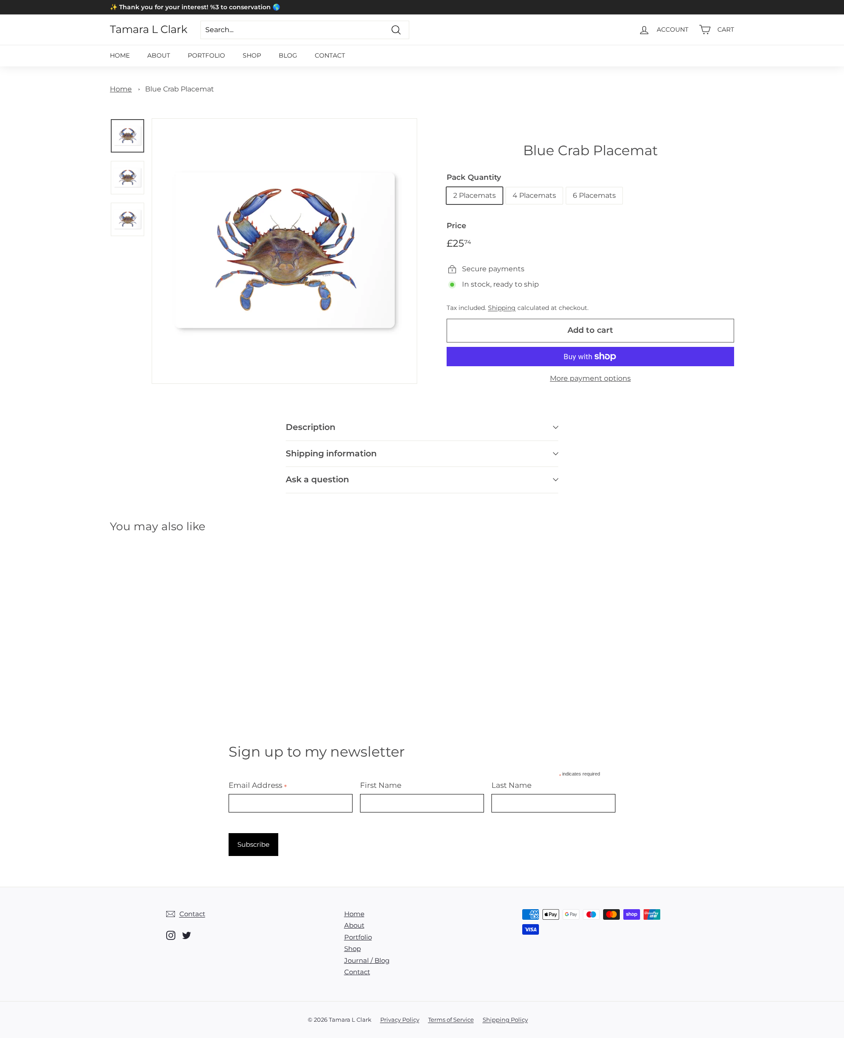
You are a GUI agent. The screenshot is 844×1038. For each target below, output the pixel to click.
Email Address (258, 785)
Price (456, 225)
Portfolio (206, 55)
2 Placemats (474, 195)
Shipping (502, 307)
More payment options (590, 378)
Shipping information (331, 453)
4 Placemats (534, 195)
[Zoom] (284, 251)
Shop (252, 55)
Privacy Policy (399, 1019)
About (158, 55)
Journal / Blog (366, 960)
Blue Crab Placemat (179, 89)
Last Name (511, 785)
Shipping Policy (505, 1019)
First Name (380, 785)
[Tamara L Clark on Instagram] (170, 935)
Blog (288, 55)
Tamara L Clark (148, 29)
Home (120, 55)
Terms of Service (451, 1019)
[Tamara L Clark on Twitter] (186, 935)
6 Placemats (594, 195)
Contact (330, 55)
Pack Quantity (474, 177)
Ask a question (317, 479)
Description (310, 427)
